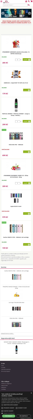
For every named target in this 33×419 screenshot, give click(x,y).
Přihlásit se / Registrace (6, 383)
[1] (10, 16)
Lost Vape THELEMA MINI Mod (16, 302)
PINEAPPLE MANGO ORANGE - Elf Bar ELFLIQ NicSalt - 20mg (16, 287)
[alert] (16, 405)
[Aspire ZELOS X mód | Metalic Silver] (16, 197)
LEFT (3, 13)
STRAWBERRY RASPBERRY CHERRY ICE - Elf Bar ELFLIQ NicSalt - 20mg (16, 176)
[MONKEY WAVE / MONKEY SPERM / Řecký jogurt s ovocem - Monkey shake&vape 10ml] (16, 349)
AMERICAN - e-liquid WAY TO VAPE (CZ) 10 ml (16, 83)
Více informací (16, 402)
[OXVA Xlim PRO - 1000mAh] (16, 324)
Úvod (2, 365)
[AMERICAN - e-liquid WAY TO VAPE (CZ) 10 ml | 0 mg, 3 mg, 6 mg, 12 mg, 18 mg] (16, 74)
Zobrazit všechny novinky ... (7, 333)
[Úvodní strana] (6, 2)
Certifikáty (3, 389)
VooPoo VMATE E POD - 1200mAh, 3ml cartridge (16, 237)
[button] (16, 413)
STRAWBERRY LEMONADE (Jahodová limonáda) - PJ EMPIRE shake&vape (15, 52)
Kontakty (3, 367)
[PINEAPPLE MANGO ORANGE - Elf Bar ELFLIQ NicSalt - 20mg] (16, 294)
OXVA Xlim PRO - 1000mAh (16, 144)
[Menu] (1, 1)
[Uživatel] (26, 1)
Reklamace (3, 387)
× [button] (31, 393)
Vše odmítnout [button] (23, 416)
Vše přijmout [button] (8, 416)
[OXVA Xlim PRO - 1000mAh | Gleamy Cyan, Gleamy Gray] (16, 136)
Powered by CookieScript (26, 418)
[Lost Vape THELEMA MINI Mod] (16, 308)
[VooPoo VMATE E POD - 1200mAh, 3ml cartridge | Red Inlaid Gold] (16, 228)
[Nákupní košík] (31, 1)
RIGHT (30, 13)
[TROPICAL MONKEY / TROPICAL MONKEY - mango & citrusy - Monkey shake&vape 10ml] (16, 105)
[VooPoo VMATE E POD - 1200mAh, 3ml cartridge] (16, 276)
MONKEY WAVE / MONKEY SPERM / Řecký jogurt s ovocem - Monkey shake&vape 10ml (16, 342)
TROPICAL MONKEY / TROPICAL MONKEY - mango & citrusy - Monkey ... (16, 114)
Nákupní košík (4, 385)
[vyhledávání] (28, 1)
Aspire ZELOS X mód (16, 206)
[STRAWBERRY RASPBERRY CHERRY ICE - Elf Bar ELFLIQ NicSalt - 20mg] (16, 166)
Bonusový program (5, 371)
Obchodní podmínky (6, 369)
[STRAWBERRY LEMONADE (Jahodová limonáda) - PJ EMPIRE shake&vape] (16, 43)
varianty (25, 90)
